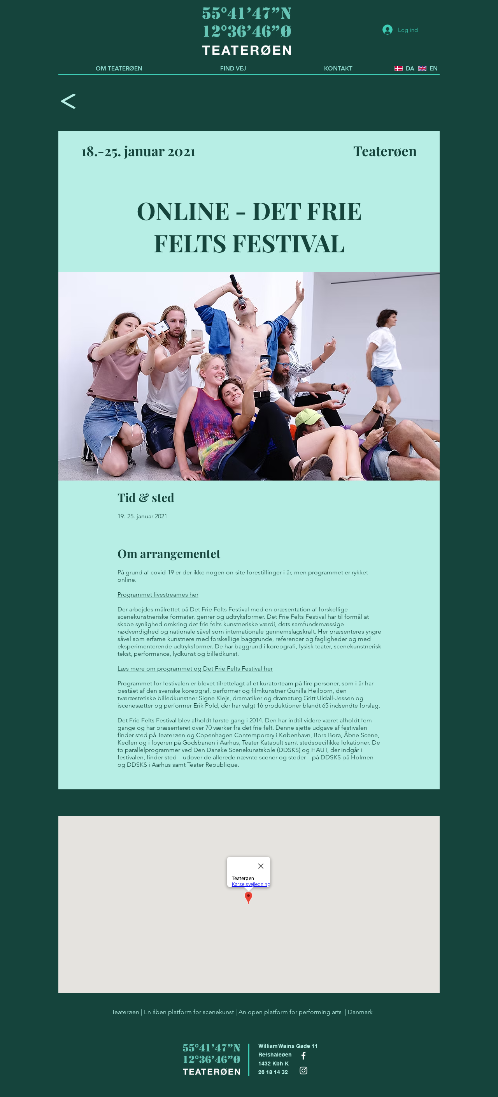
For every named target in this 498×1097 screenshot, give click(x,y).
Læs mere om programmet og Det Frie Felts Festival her (195, 668)
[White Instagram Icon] (303, 1070)
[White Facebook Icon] (303, 1056)
